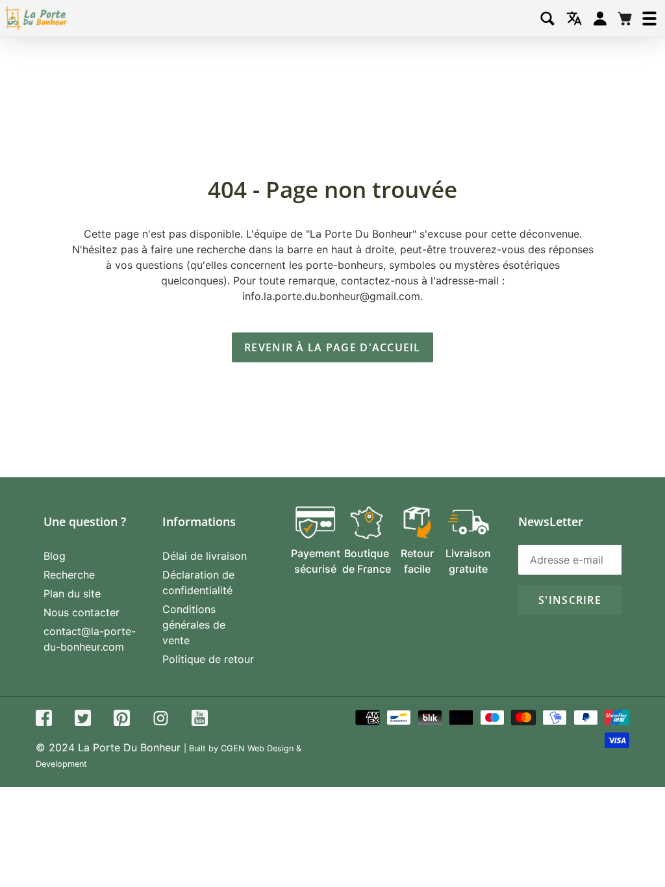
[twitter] (83, 720)
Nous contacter (81, 612)
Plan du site (72, 593)
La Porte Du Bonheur (129, 747)
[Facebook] (44, 720)
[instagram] (161, 720)
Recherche (69, 574)
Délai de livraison (204, 555)
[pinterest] (122, 720)
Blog (55, 555)
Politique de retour (208, 659)
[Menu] (649, 18)
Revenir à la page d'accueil (332, 347)
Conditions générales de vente (193, 625)
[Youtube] (200, 720)
